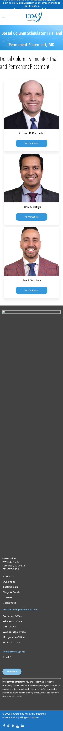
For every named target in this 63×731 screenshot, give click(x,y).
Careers (7, 597)
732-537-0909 (10, 569)
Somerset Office (12, 616)
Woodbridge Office (14, 632)
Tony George (31, 207)
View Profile (31, 143)
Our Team (9, 581)
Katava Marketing (35, 713)
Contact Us (9, 602)
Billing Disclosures (29, 717)
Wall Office (9, 626)
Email (6, 657)
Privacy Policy (10, 717)
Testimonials (10, 587)
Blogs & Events (11, 592)
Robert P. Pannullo (31, 133)
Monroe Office (11, 642)
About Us (8, 576)
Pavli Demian (31, 280)
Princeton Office (12, 621)
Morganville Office (14, 637)
